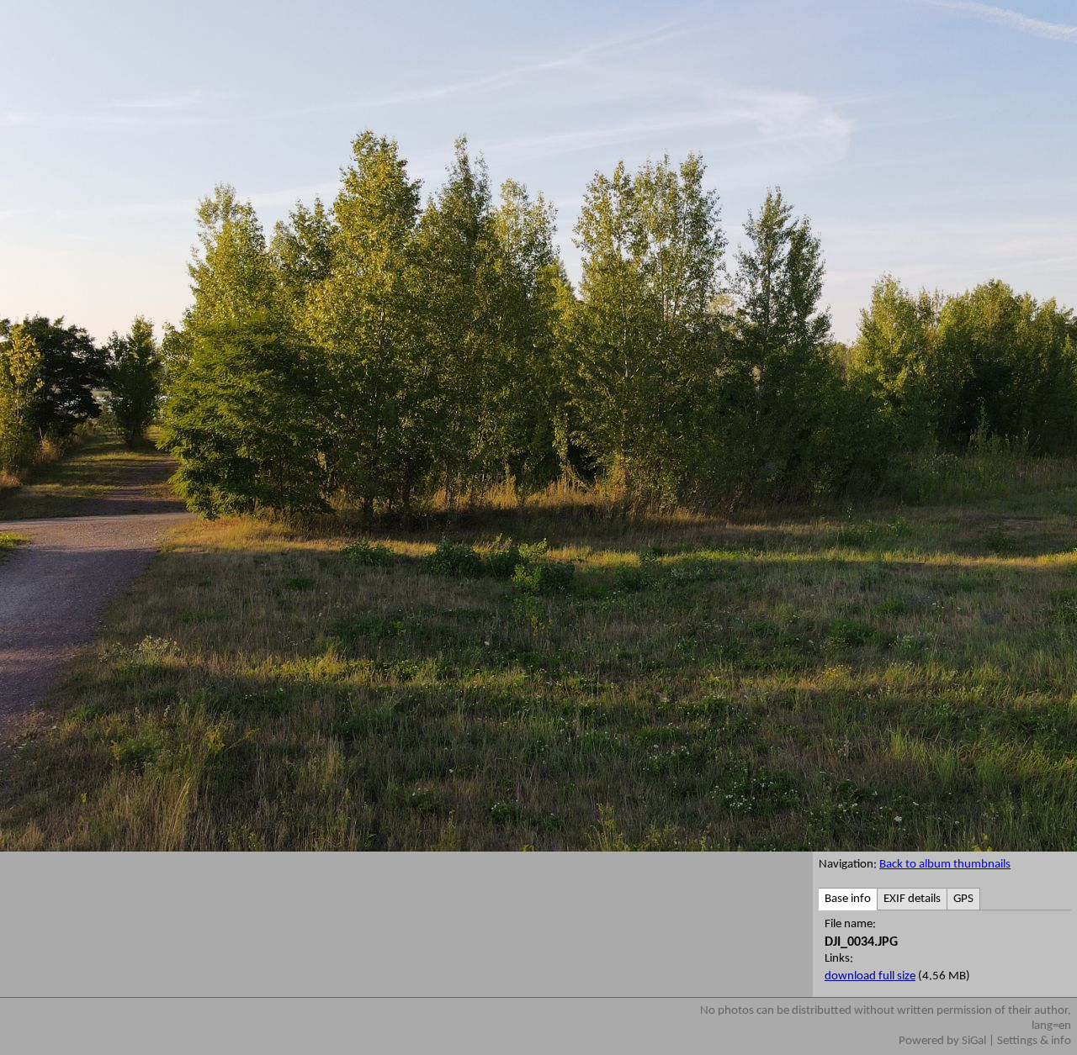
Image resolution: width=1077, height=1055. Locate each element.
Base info (848, 899)
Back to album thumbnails (945, 864)
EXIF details (912, 899)
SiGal (974, 1041)
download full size (870, 976)
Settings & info (1034, 1041)
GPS (963, 899)
